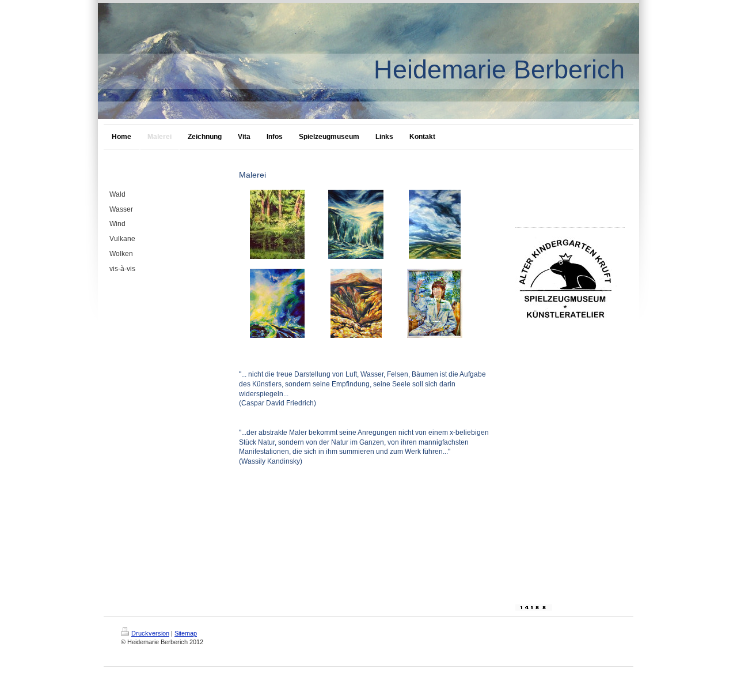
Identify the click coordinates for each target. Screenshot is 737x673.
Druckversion (150, 633)
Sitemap (185, 633)
